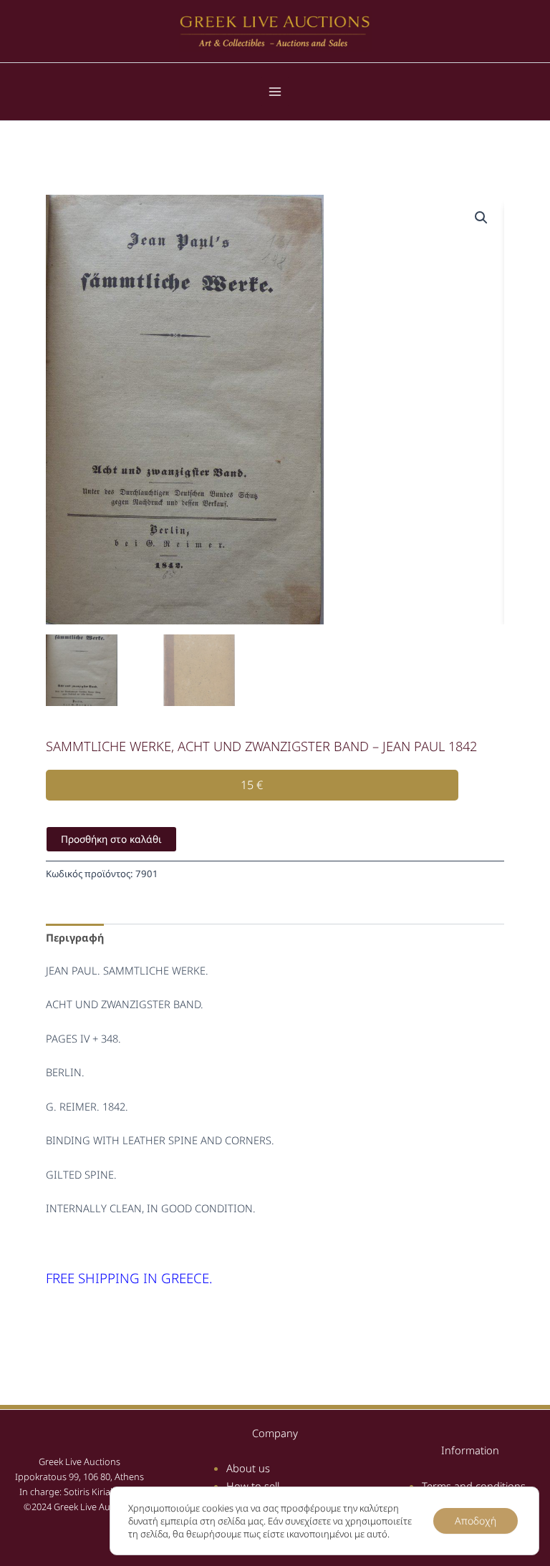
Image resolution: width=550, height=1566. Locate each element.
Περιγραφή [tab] (75, 937)
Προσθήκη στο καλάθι (111, 839)
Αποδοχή (475, 1520)
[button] (481, 218)
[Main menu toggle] (275, 91)
